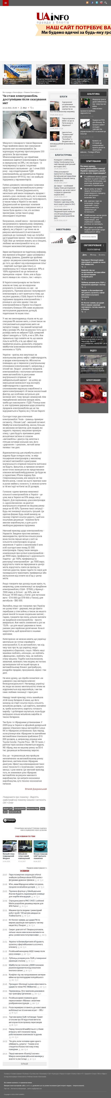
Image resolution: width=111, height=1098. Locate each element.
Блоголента (22, 1076)
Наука (62, 1073)
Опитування (93, 161)
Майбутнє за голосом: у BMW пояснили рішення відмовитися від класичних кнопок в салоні (26, 968)
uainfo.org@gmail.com (34, 1088)
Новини (24, 871)
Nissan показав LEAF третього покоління (40, 856)
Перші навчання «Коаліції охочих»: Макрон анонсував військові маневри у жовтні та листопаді (26, 1056)
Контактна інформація (18, 1088)
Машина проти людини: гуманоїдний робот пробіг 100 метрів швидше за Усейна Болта (25, 913)
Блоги (63, 96)
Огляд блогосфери (10, 1076)
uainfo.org (29, 1085)
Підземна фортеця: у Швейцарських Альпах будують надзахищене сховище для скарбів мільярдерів (27, 894)
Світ (49, 1073)
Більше (24, 1064)
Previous (4, 75)
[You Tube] (100, 2)
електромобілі (19, 808)
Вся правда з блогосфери (12, 92)
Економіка (43, 1073)
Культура (55, 1073)
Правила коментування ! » (37, 868)
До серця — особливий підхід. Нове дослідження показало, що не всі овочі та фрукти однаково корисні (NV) (64, 190)
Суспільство (34, 1073)
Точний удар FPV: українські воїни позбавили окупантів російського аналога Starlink (92, 369)
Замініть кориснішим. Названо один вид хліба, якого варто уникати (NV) (64, 202)
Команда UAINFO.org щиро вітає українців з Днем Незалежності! (16, 81)
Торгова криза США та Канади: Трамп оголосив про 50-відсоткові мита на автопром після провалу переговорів (26, 1019)
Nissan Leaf (8, 808)
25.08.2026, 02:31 (60, 220)
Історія (67, 1073)
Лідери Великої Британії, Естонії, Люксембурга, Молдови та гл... (81, 81)
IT (82, 1073)
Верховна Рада (32, 808)
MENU (6, 3)
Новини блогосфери (32, 92)
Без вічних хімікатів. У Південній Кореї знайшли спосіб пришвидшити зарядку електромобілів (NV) (64, 213)
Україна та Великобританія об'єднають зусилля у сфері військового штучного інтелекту (26, 944)
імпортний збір (14, 812)
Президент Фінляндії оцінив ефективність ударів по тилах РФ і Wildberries (93, 262)
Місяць (93, 255)
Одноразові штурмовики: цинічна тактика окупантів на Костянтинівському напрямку (62, 107)
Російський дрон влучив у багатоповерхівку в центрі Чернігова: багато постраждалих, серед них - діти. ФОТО (94, 341)
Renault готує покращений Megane (8, 856)
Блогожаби (93, 380)
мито (42, 808)
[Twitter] (96, 2)
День (85, 255)
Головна (7, 1073)
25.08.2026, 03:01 (60, 206)
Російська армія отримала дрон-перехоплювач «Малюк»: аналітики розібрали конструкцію (24, 1000)
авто (5, 812)
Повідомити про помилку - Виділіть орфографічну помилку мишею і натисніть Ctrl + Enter (24, 800)
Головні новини (16, 1073)
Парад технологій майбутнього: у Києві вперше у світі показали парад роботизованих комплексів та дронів (26, 1032)
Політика (26, 1073)
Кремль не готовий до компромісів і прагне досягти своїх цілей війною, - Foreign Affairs (92, 146)
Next (107, 75)
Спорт (94, 1073)
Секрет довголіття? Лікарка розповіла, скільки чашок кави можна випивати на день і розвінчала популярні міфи (26, 932)
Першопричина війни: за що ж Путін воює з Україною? (68, 121)
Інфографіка (63, 229)
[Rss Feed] (87, 2)
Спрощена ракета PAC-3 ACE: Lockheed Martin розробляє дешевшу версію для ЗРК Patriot (26, 903)
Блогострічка (63, 155)
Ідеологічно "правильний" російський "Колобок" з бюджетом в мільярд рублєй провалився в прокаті (62, 139)
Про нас (7, 1088)
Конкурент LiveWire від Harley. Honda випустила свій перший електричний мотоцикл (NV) (64, 163)
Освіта (73, 1073)
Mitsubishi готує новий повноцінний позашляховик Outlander (24, 858)
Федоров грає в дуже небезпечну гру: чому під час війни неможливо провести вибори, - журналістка (93, 106)
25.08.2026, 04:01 (60, 183)
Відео (93, 350)
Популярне (93, 249)
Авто (79, 1073)
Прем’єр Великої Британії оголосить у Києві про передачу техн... (47, 81)
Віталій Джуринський (36, 789)
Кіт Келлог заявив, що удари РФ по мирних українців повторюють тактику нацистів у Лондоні (26, 922)
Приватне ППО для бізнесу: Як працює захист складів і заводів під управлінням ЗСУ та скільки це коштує (93, 127)
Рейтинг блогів (32, 1076)
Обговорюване (93, 245)
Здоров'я (88, 1073)
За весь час (102, 255)
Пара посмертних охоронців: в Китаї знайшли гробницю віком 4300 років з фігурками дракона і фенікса (25, 877)
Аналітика (93, 94)
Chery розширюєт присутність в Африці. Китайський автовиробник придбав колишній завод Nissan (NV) (65, 176)
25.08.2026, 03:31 (60, 197)
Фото (93, 321)
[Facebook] (91, 2)
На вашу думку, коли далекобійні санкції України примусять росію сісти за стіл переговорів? (93, 169)
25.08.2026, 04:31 (60, 169)
